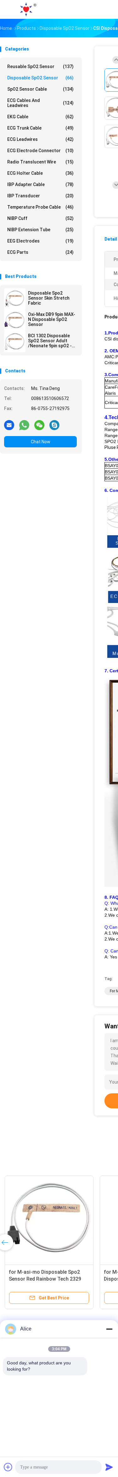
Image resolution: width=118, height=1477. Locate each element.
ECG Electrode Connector (40, 150)
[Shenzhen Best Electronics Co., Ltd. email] (9, 425)
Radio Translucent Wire (40, 161)
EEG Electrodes (40, 240)
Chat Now (40, 441)
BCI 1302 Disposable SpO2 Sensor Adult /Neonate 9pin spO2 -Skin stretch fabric (50, 340)
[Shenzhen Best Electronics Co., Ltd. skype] (54, 425)
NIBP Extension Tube (40, 229)
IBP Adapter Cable (40, 184)
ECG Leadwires (40, 139)
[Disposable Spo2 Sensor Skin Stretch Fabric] (14, 299)
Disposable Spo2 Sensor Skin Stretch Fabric (49, 298)
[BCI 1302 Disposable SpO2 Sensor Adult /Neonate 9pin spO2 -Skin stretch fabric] (14, 341)
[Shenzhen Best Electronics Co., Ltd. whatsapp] (24, 425)
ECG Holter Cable (40, 173)
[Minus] (109, 1329)
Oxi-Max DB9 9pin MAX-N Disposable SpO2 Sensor (51, 319)
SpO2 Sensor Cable (40, 89)
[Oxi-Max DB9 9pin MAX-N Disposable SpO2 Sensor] (14, 320)
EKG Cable (40, 116)
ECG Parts (40, 252)
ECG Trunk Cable (40, 128)
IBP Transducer (40, 195)
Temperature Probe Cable (40, 207)
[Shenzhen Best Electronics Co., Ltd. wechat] (39, 425)
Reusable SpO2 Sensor (40, 66)
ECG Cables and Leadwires (40, 103)
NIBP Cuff (40, 218)
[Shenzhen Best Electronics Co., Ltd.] (27, 9)
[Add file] (8, 1467)
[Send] (109, 1467)
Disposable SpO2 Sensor (40, 77)
